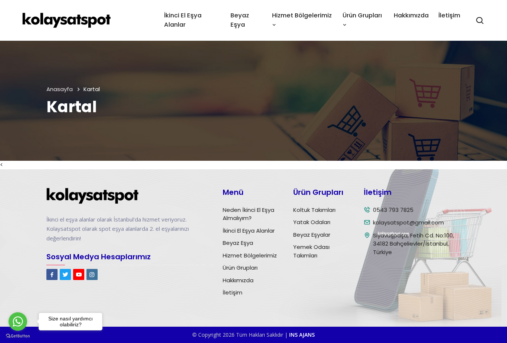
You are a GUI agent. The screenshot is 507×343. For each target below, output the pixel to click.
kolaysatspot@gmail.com (408, 222)
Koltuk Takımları (314, 210)
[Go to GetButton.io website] (18, 335)
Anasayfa (59, 89)
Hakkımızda (411, 15)
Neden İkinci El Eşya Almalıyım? (248, 214)
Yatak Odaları (311, 222)
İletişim (449, 15)
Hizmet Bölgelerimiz (250, 255)
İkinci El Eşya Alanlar (183, 20)
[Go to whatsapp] (18, 321)
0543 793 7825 (393, 210)
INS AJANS (302, 334)
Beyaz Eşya (239, 20)
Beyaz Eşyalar (311, 235)
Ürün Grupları (240, 268)
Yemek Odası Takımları (311, 251)
